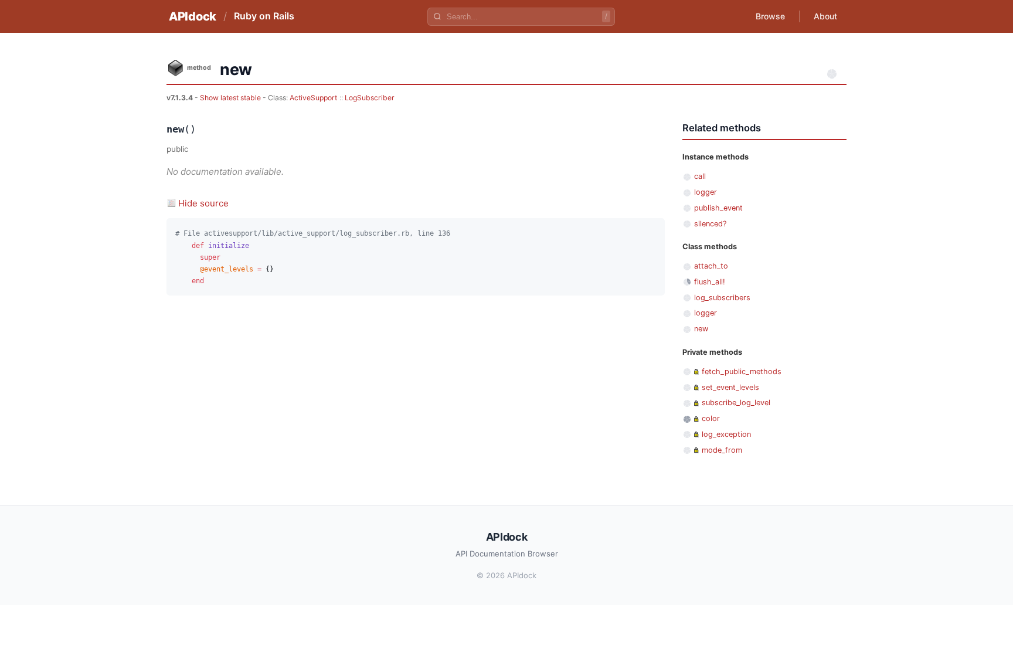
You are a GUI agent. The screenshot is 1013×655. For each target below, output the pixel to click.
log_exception (726, 434)
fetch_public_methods (741, 371)
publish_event (718, 207)
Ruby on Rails (264, 16)
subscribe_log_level (736, 402)
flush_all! (709, 281)
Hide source (203, 203)
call (700, 176)
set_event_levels (730, 387)
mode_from (722, 450)
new (701, 328)
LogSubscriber (370, 97)
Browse (770, 16)
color (711, 418)
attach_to (711, 266)
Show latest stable (231, 97)
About (825, 16)
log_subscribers (722, 297)
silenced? (710, 223)
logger (705, 192)
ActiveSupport (313, 97)
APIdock (192, 16)
